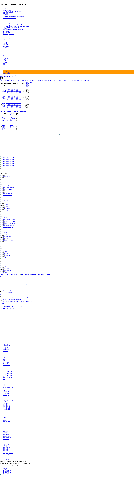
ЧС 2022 (4, 371)
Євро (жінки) (5, 53)
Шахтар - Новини (6, 71)
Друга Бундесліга (6, 25)
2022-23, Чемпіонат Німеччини (8, 164)
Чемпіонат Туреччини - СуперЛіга (9, 218)
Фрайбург (3, 104)
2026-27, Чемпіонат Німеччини (8, 156)
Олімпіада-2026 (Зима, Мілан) (8, 451)
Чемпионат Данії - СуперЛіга (8, 237)
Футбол (1, 1)
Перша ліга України (6, 207)
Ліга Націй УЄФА (6, 343)
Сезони (27, 86)
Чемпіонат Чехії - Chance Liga (8, 235)
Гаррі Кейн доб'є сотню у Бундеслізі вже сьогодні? (12, 298)
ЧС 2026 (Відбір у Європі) (7, 370)
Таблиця (27, 83)
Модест (3, 129)
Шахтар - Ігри (5, 72)
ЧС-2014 (4, 375)
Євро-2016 (4, 391)
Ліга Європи (5, 59)
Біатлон (4, 65)
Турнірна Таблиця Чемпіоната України (16, 11)
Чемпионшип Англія (6, 23)
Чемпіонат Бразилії (6, 444)
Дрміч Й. (3, 117)
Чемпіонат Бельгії (6, 437)
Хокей (4, 63)
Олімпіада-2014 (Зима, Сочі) (8, 456)
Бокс (3, 66)
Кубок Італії (5, 248)
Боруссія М (4, 95)
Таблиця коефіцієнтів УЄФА (8, 20)
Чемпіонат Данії (5, 447)
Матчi (27, 84)
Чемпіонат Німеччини (29, 82)
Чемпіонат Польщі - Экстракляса (8, 216)
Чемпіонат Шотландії (6, 446)
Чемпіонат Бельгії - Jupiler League (8, 224)
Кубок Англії (13, 23)
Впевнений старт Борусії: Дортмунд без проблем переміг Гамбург (14, 283)
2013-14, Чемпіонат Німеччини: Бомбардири (13, 111)
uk (0, 0)
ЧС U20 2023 (5, 396)
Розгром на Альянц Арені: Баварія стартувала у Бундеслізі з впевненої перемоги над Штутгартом (20, 296)
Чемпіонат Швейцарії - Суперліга (8, 231)
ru (2, 0)
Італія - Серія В (5, 205)
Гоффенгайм (4, 98)
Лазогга (3, 128)
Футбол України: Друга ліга (7, 13)
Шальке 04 (4, 91)
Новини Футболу (6, 340)
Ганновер (3, 99)
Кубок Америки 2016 (6, 406)
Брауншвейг (4, 108)
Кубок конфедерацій (6, 267)
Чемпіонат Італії (5, 430)
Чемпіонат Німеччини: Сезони (9, 153)
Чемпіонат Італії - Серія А (7, 194)
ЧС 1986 (4, 378)
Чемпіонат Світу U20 (6, 258)
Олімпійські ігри (5, 271)
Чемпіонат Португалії (6, 435)
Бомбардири (28, 85)
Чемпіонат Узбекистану (7, 440)
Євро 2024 (4, 177)
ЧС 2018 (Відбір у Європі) (7, 374)
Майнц (3, 97)
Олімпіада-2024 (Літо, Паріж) (8, 452)
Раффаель (3, 126)
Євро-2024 (4, 50)
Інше (3, 61)
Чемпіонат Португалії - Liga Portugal (9, 220)
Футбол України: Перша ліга (8, 12)
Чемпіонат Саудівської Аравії (8, 226)
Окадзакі (3, 122)
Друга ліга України (6, 209)
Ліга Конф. (4, 60)
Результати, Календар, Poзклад (8, 411)
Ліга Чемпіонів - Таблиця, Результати (9, 18)
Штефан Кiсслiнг (5, 120)
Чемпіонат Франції (6, 433)
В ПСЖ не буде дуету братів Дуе (8, 289)
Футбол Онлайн (5, 10)
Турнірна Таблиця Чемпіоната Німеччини (17, 24)
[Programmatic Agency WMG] (0, 474)
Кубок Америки (5, 402)
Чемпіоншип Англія (6, 199)
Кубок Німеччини (12, 25)
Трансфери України (12, 16)
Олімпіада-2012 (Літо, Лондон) (8, 457)
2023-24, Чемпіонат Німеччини (8, 162)
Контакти (4, 468)
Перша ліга (4, 416)
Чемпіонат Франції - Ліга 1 (7, 197)
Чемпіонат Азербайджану (7, 443)
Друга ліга (4, 417)
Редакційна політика (6, 472)
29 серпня (2, 280)
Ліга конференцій (6, 184)
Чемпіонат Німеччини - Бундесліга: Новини (8, 307)
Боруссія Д (4, 90)
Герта (3, 100)
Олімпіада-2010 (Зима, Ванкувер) (8, 458)
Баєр (2, 92)
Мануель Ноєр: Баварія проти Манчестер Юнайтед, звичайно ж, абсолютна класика (18, 300)
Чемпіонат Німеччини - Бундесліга (10, 273)
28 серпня (2, 293)
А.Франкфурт (4, 103)
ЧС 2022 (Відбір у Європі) (7, 372)
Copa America (5, 56)
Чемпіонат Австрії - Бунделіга (8, 229)
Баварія (3, 89)
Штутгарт (3, 105)
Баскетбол (4, 64)
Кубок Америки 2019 (6, 405)
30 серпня (2, 275)
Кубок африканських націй (7, 265)
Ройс (3, 119)
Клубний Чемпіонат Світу (7, 254)
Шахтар (4, 70)
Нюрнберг (4, 107)
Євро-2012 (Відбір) (6, 394)
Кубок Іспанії (5, 246)
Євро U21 (4, 54)
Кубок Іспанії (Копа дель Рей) (8, 424)
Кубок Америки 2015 (6, 407)
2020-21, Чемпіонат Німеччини (8, 168)
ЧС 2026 (4, 342)
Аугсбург (3, 96)
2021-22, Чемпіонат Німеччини (8, 166)
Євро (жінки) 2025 (6, 259)
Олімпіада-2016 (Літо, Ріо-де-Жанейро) (9, 455)
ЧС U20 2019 (5, 397)
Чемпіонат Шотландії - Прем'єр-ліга (9, 233)
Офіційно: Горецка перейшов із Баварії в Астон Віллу (12, 305)
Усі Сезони (2, 169)
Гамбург (3, 106)
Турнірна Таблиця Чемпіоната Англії (15, 22)
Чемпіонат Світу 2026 (6, 175)
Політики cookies (6, 470)
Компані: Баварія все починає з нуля (9, 291)
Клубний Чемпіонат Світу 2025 (8, 52)
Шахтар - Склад (11, 72)
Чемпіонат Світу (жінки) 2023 (8, 399)
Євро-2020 (4, 389)
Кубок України (5, 14)
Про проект (5, 467)
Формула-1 (5, 62)
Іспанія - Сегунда (6, 201)
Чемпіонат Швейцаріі (6, 445)
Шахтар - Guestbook (6, 364)
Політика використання (7, 471)
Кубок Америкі (5, 263)
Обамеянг (3, 127)
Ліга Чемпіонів (5, 58)
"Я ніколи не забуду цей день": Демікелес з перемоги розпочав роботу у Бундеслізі (17, 278)
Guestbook (4, 352)
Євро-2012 (4, 393)
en (1, 0)
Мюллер (3, 125)
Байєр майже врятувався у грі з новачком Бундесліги (12, 287)
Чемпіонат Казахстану (6, 441)
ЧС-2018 (4, 373)
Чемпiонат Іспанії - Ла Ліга (7, 192)
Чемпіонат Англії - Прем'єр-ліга (8, 188)
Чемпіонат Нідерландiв (7, 436)
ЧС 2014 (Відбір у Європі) (7, 376)
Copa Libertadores (6, 47)
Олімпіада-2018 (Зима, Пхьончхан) (9, 454)
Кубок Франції (5, 250)
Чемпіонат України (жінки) (7, 269)
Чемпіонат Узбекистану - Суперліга (9, 212)
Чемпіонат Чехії (5, 448)
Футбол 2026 (5, 341)
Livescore (10, 10)
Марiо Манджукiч (5, 115)
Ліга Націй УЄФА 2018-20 (7, 381)
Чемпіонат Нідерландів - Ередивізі (9, 222)
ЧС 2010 (4, 377)
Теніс (3, 357)
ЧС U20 (4, 55)
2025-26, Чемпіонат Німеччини (8, 158)
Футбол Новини (5, 8)
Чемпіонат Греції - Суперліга (8, 239)
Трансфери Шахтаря (20, 16)
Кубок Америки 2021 (6, 404)
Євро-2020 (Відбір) (6, 390)
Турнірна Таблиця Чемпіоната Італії (14, 27)
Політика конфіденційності (7, 469)
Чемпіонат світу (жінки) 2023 (8, 261)
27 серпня (2, 302)
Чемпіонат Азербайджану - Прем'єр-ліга (10, 214)
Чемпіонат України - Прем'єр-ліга (8, 186)
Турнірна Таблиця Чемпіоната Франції (16, 29)
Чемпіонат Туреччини (6, 442)
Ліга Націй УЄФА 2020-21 (7, 380)
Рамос (3, 121)
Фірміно (3, 118)
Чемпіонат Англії (6, 419)
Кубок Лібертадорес (6, 252)
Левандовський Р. (5, 114)
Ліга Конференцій (6, 348)
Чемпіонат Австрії (6, 438)
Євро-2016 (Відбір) (6, 392)
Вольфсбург (4, 93)
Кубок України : (5, 414)
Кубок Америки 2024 (6, 403)
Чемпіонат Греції (6, 449)
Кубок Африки (5, 57)
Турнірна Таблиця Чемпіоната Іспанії (15, 26)
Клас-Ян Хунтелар (5, 130)
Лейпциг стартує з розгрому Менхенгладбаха (11, 285)
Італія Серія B (5, 28)
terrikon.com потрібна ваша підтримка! (7, 76)
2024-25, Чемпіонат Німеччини (8, 160)
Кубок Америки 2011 (6, 408)
